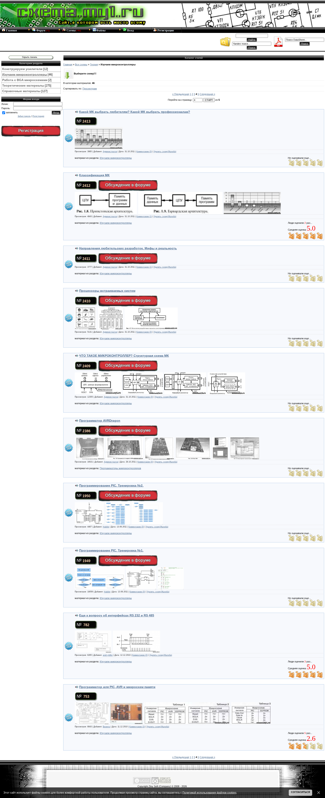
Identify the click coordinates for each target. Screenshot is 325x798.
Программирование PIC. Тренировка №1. (111, 550)
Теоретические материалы (23, 85)
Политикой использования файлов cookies (209, 792)
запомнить (12, 112)
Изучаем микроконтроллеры (24, 74)
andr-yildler (108, 655)
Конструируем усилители (22, 69)
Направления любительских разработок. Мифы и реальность (128, 248)
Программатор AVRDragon (99, 420)
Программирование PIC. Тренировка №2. (111, 485)
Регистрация (165, 30)
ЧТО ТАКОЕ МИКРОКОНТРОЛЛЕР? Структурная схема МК (124, 355)
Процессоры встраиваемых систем (107, 290)
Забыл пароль (24, 116)
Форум (43, 30)
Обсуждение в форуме (128, 184)
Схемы (73, 30)
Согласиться (300, 792)
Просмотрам (89, 88)
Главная (11, 30)
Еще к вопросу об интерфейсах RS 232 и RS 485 (116, 615)
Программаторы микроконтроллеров (120, 468)
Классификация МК (94, 175)
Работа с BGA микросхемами (25, 80)
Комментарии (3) (137, 727)
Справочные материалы (21, 91)
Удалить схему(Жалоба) (165, 151)
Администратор (110, 151)
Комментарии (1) (144, 216)
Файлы (100, 30)
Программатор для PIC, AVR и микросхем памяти (117, 687)
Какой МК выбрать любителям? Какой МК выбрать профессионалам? (134, 112)
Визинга (106, 727)
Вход (130, 30)
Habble (106, 527)
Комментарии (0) (144, 151)
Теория (94, 64)
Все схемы (81, 64)
